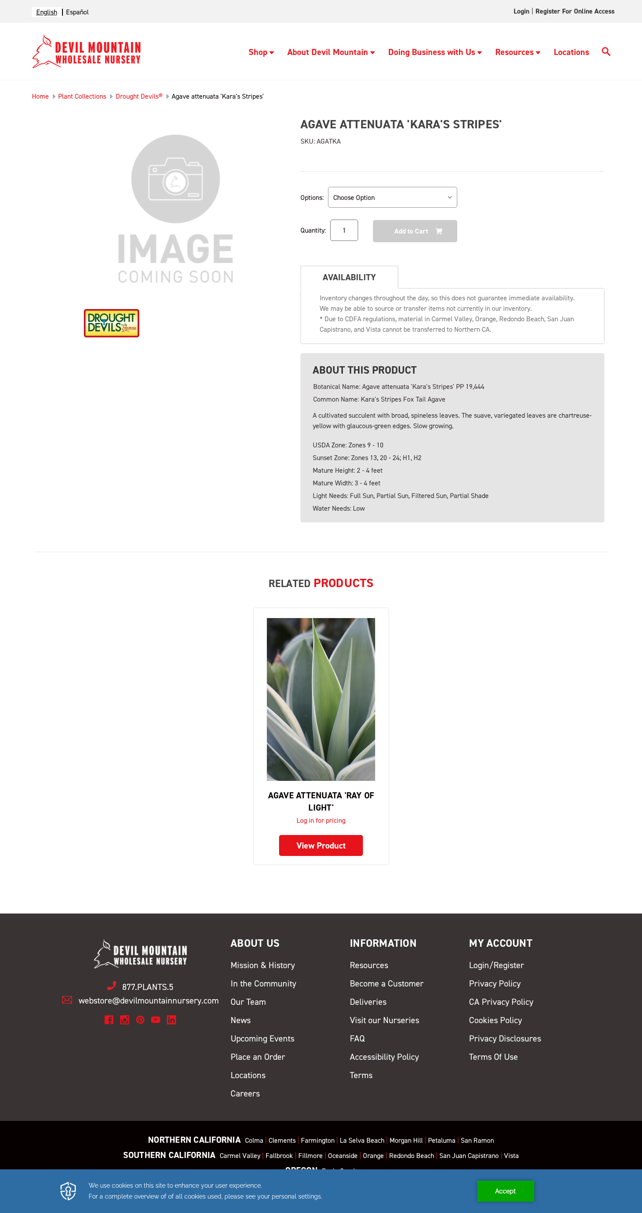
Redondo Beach (411, 1155)
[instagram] (124, 1019)
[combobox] (47, 12)
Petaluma (442, 1140)
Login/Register (496, 965)
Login (521, 11)
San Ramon (477, 1140)
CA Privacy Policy (501, 1001)
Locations (571, 52)
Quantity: (313, 230)
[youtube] (155, 1019)
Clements (282, 1140)
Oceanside (343, 1155)
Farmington (318, 1140)
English (46, 12)
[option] (77, 12)
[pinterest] (140, 1019)
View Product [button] (321, 845)
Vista (511, 1155)
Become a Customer (387, 983)
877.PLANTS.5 (147, 987)
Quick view (321, 699)
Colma (254, 1140)
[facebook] (109, 1019)
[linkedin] (171, 1019)
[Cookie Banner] (321, 1191)
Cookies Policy (495, 1020)
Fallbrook (279, 1155)
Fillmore (310, 1155)
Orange (373, 1155)
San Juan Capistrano (469, 1155)
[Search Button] (606, 52)
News (241, 1020)
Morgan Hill (406, 1140)
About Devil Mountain (327, 52)
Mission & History (263, 965)
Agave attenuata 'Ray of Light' (321, 801)
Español (77, 12)
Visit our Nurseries (384, 1020)
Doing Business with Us (431, 52)
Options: (312, 197)
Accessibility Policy (384, 1056)
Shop (258, 52)
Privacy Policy (495, 983)
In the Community (263, 983)
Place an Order (258, 1056)
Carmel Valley (240, 1155)
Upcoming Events (262, 1038)
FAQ (357, 1038)
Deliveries (368, 1001)
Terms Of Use (493, 1056)
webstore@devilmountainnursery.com (149, 1000)
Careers (245, 1093)
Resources (514, 52)
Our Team (248, 1001)
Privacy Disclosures (505, 1038)
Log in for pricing (321, 820)
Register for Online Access (574, 11)
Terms (361, 1075)
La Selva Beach (362, 1140)
